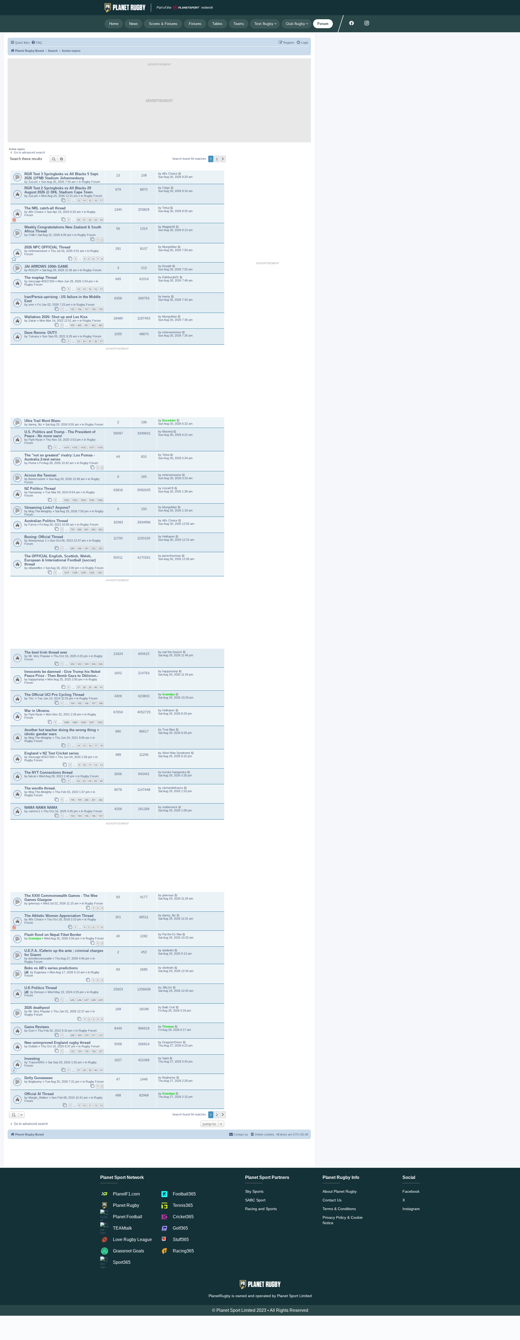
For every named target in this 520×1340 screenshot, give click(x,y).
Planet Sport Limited (294, 1296)
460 (79, 325)
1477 (91, 447)
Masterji (167, 431)
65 (95, 781)
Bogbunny (35, 1081)
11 (90, 765)
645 (72, 1000)
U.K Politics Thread (40, 988)
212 (101, 1035)
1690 (83, 722)
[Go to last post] (180, 173)
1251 (100, 572)
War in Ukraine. (37, 711)
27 (101, 341)
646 (79, 1000)
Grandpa (169, 694)
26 (95, 341)
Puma (32, 463)
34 (101, 220)
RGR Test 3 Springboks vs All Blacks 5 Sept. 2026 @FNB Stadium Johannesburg (61, 176)
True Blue (168, 729)
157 (86, 309)
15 (90, 200)
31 (84, 220)
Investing (32, 1059)
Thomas (168, 1026)
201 (94, 800)
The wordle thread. (40, 788)
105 (79, 703)
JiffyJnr (167, 987)
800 (79, 529)
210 (86, 1035)
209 (79, 1035)
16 (95, 200)
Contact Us (332, 1200)
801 (86, 529)
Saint (165, 1058)
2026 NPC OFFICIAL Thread (47, 247)
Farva (32, 524)
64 (90, 781)
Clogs (166, 187)
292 (94, 548)
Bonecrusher (37, 479)
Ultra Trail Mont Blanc (42, 421)
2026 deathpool (37, 1008)
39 (90, 687)
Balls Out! (168, 1007)
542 (72, 664)
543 (79, 664)
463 (101, 325)
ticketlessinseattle (40, 958)
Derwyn (39, 992)
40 (95, 687)
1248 (74, 572)
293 (101, 548)
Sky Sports (254, 1191)
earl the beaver (172, 652)
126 (94, 1051)
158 (94, 309)
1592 (66, 500)
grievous (34, 903)
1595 (91, 500)
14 (84, 200)
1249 (83, 572)
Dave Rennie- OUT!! (40, 333)
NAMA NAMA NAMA (40, 807)
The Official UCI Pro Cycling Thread (54, 695)
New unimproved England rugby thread (57, 1043)
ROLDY (34, 270)
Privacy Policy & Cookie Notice (343, 1220)
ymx (31, 304)
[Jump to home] (125, 7)
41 (101, 687)
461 (86, 325)
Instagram (411, 1209)
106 (86, 703)
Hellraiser (168, 536)
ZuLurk (33, 181)
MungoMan (169, 246)
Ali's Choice (169, 173)
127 (101, 1051)
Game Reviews (36, 1027)
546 (101, 664)
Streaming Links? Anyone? (47, 508)
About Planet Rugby (340, 1191)
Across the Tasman (40, 475)
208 (72, 1035)
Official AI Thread (39, 1094)
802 (94, 529)
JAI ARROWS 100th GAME (46, 266)
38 (84, 687)
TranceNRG (37, 1062)
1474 (66, 447)
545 (94, 664)
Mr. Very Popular (39, 656)
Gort (31, 1030)
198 (72, 800)
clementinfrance (172, 787)
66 (101, 781)
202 (101, 800)
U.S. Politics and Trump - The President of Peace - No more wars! (59, 434)
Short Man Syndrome (176, 752)
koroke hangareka (174, 772)
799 (72, 529)
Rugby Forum (91, 181)
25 (90, 341)
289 (72, 548)
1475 (74, 447)
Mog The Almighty (40, 511)
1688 (66, 722)
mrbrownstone (38, 250)
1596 (100, 500)
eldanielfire (35, 568)
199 (79, 800)
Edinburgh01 (170, 277)
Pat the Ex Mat (171, 934)
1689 (74, 722)
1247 (66, 572)
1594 (83, 500)
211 (94, 1035)
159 (101, 309)
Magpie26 (168, 226)
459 (72, 325)
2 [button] (217, 158)
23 (78, 341)
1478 (100, 447)
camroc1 (34, 811)
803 (101, 529)
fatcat (32, 776)
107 (94, 703)
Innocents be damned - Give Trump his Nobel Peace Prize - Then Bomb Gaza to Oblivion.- (62, 674)
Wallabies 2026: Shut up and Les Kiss (55, 317)
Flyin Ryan (35, 439)
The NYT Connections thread (48, 772)
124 (79, 1051)
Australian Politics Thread (46, 521)
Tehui (165, 207)
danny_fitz (35, 424)
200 (86, 800)
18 (101, 745)
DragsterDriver (172, 1042)
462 (94, 325)
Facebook (411, 1191)
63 (84, 781)
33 (95, 220)
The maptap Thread (40, 278)
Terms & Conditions (339, 1209)
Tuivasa (34, 336)
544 (86, 664)
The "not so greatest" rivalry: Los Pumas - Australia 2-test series (59, 457)
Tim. (31, 698)
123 (72, 1051)
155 (72, 309)
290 (79, 548)
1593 (74, 500)
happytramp (36, 679)
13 (78, 200)
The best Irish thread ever (45, 652)
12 (95, 765)
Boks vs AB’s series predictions (51, 968)
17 (101, 200)
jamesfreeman (171, 555)
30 (78, 220)
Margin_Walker (38, 1097)
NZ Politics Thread (40, 489)
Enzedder (169, 420)
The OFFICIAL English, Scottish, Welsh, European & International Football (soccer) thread (60, 560)
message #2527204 (41, 281)
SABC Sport (255, 1200)
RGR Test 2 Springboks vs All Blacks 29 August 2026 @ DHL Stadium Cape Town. (58, 190)
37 (78, 687)
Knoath (166, 266)
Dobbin (33, 1046)
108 (101, 703)
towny (166, 296)
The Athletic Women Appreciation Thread (58, 916)
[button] (223, 159)
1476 (83, 447)
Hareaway (35, 492)
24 (84, 341)
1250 (91, 572)
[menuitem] (36, 42)
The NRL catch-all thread (45, 208)
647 (86, 1000)
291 (86, 548)
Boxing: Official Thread (43, 537)
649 (101, 1000)
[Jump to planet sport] (186, 8)
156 (79, 309)
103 (72, 816)
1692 (100, 722)
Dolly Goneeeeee (38, 1078)
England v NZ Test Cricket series (51, 753)
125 (86, 1051)
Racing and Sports (261, 1209)
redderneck (169, 807)
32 (90, 220)
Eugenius (40, 972)
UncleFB (168, 488)
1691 (91, 722)
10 (84, 765)
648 (94, 1000)
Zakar (32, 320)
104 (72, 703)
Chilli (31, 234)
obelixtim (168, 950)
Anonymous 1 (37, 540)
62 (78, 781)
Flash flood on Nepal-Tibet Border (52, 935)
